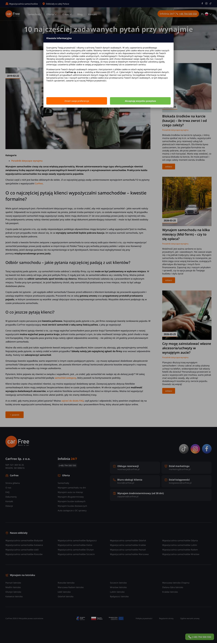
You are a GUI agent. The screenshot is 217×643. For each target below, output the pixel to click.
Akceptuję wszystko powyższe (140, 101)
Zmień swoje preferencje (77, 101)
